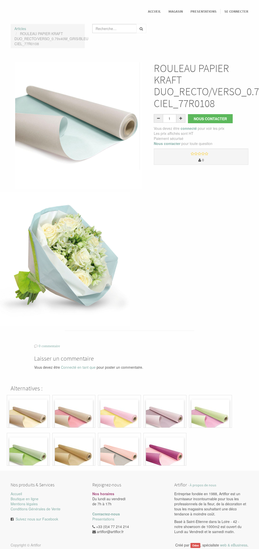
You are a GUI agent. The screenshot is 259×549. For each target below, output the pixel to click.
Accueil (16, 493)
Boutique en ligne (24, 498)
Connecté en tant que (78, 367)
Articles (20, 28)
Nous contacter (210, 118)
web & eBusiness (233, 544)
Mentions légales (24, 503)
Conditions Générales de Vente (35, 508)
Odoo (195, 545)
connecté (189, 128)
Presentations (103, 518)
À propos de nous (203, 485)
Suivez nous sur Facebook (37, 518)
